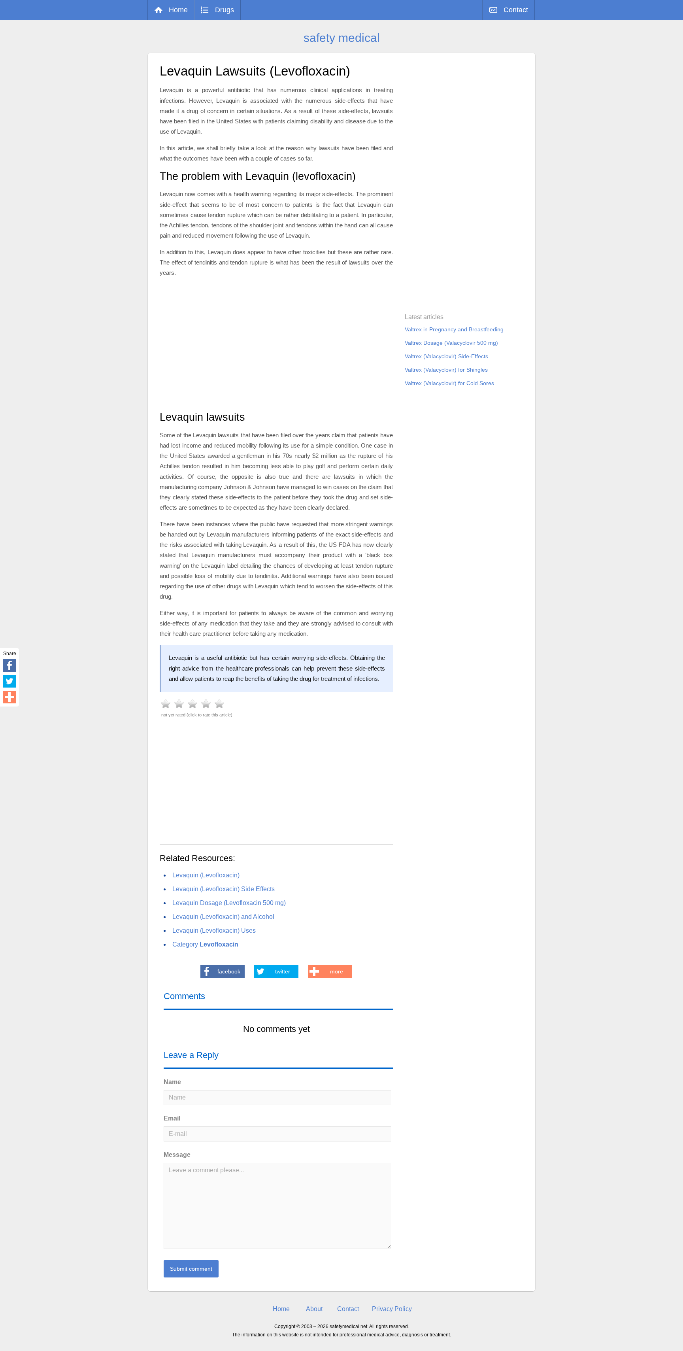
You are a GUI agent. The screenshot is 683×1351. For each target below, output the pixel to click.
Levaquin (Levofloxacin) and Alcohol (223, 916)
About (314, 1309)
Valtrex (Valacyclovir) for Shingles (446, 370)
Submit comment (191, 1269)
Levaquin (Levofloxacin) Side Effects (223, 889)
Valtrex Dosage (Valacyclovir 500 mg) (451, 343)
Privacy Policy (392, 1309)
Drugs (224, 10)
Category (205, 944)
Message (177, 1154)
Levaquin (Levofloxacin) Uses (214, 930)
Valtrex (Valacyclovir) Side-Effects (446, 356)
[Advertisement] (276, 343)
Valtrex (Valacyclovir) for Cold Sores (449, 383)
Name (172, 1082)
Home (178, 10)
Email (172, 1118)
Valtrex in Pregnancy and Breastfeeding (454, 329)
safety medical (342, 37)
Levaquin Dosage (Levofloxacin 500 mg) (229, 902)
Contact (516, 10)
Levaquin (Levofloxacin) (206, 875)
